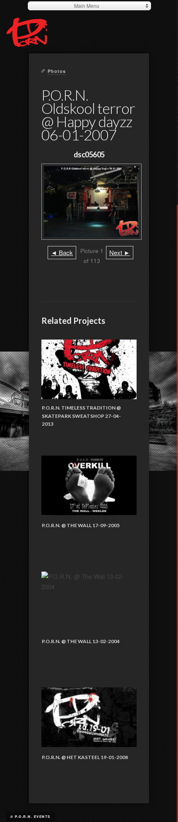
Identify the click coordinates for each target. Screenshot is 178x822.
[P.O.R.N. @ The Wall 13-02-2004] (89, 601)
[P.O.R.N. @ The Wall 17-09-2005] (89, 486)
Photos (57, 71)
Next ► (119, 252)
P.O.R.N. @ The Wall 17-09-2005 (81, 525)
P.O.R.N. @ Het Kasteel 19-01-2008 (85, 757)
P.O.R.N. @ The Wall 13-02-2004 (81, 641)
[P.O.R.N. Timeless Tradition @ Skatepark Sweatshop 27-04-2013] (89, 370)
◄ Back (62, 252)
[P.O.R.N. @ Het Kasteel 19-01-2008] (89, 717)
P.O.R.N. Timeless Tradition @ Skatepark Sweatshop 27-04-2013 (81, 416)
